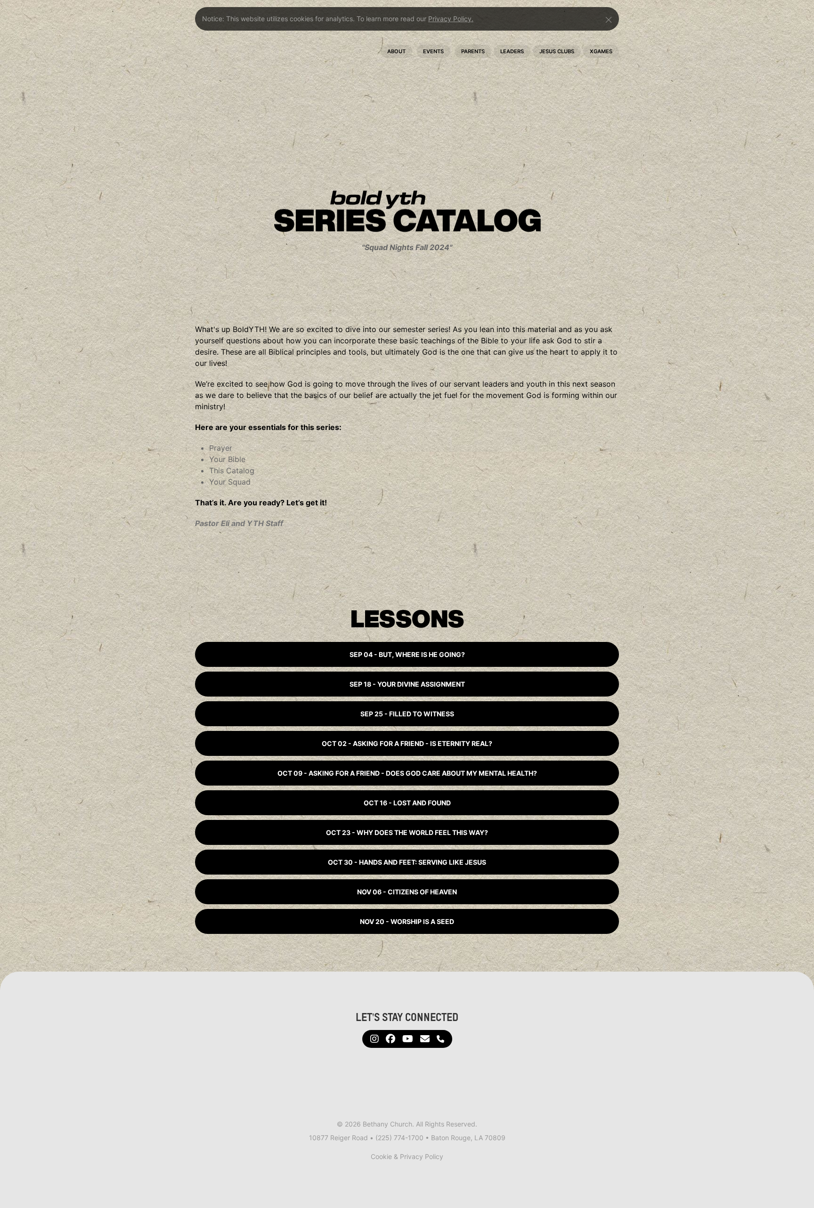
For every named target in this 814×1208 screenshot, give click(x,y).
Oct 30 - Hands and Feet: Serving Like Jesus (407, 862)
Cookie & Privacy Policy (407, 1156)
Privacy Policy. (450, 19)
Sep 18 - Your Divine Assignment (407, 684)
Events (433, 51)
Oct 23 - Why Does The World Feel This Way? (407, 832)
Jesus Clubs (556, 51)
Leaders (512, 51)
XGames (601, 51)
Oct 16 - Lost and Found (407, 803)
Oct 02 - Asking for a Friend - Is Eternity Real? (407, 743)
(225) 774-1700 (399, 1138)
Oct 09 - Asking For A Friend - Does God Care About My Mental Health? (407, 773)
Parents (473, 51)
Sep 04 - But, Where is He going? (407, 654)
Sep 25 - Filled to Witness (407, 714)
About (396, 51)
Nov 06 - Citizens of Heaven (407, 892)
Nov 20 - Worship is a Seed (407, 921)
